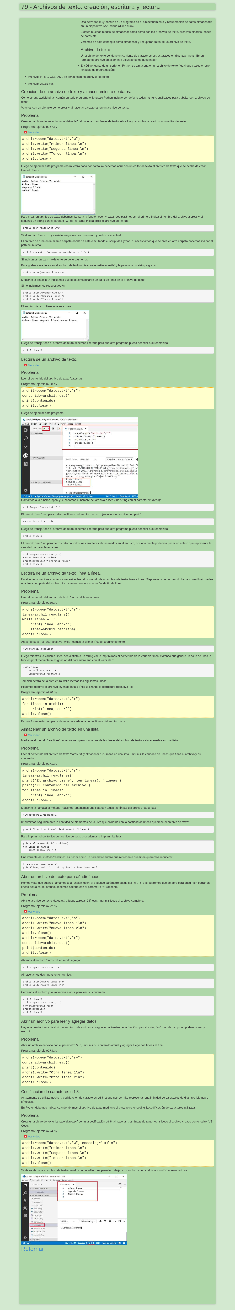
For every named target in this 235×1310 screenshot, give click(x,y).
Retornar (32, 1249)
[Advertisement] (51, 45)
